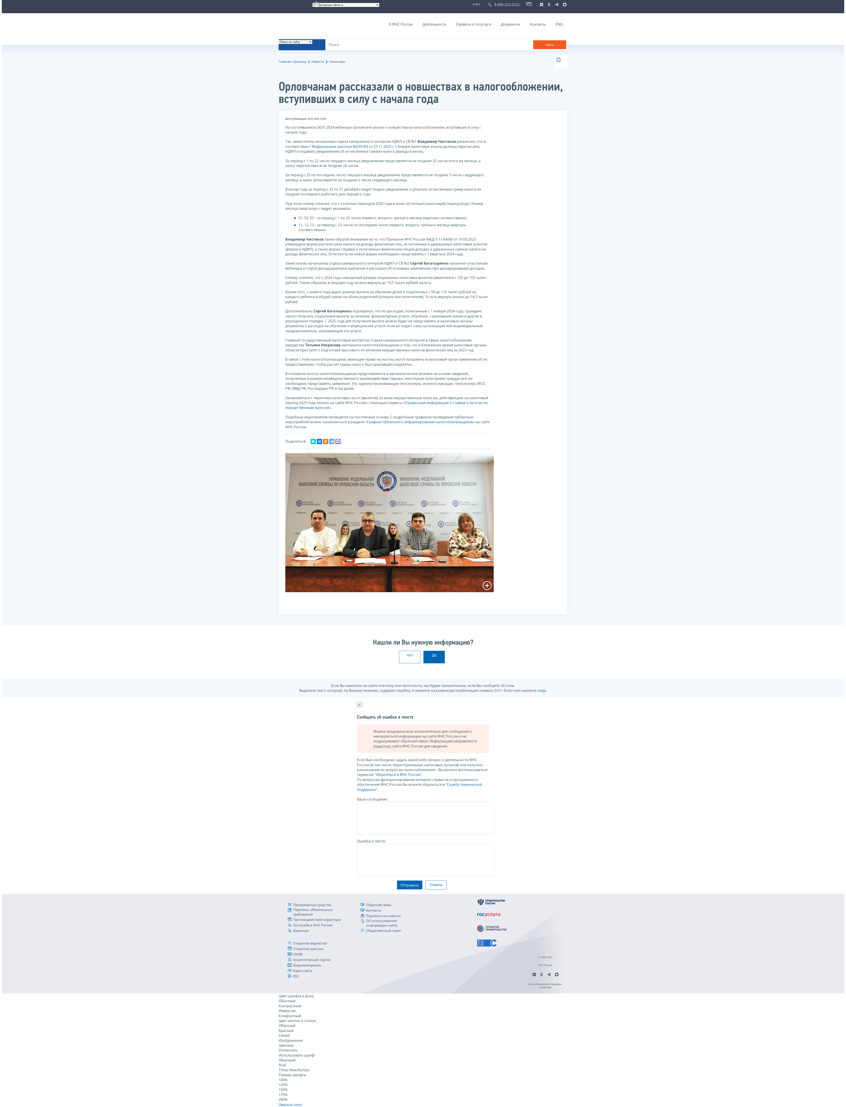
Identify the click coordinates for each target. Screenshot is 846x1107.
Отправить (410, 885)
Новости (318, 61)
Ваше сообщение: (372, 799)
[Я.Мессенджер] (313, 441)
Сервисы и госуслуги (473, 24)
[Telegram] (331, 441)
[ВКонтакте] (319, 441)
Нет (410, 655)
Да (434, 655)
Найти (550, 44)
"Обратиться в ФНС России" (398, 774)
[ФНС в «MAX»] (564, 4)
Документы (510, 24)
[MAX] (338, 441)
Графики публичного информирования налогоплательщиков (420, 421)
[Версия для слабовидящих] (477, 4)
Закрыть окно (290, 1104)
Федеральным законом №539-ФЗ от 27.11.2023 (351, 146)
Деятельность (434, 24)
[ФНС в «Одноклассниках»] (549, 4)
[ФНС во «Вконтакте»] (541, 4)
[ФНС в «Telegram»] (556, 4)
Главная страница (292, 61)
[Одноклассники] (325, 441)
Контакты (538, 24)
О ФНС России (400, 24)
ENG (559, 24)
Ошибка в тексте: (371, 841)
